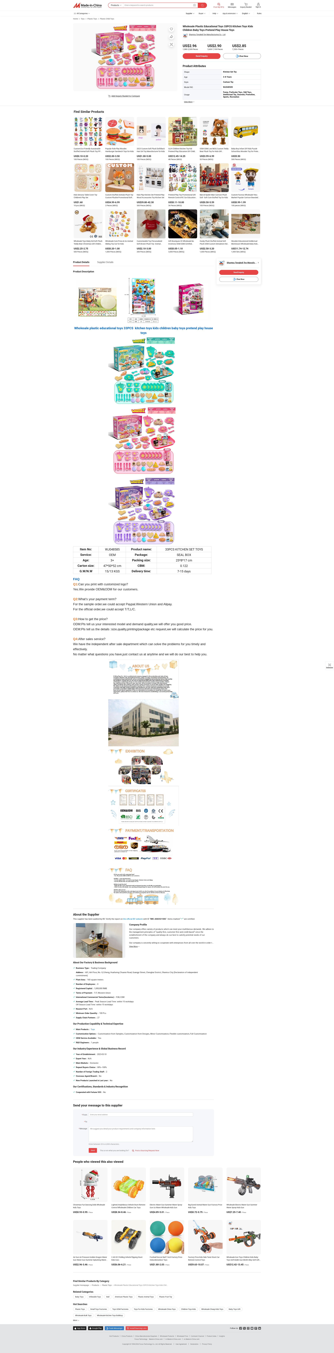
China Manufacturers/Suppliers (146, 1336)
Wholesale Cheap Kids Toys (212, 1309)
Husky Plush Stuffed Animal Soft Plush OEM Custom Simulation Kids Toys (214, 243)
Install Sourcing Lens (138, 1328)
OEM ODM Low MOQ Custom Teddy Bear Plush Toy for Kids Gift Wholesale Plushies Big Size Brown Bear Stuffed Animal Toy (214, 150)
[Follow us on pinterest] (255, 1328)
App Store (79, 1328)
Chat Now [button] (243, 56)
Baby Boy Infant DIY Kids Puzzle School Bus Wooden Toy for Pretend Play (245, 150)
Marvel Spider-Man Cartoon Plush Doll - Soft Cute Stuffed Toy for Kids (214, 196)
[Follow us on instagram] (248, 1328)
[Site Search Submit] (202, 5)
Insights (222, 1336)
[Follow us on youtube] (252, 1328)
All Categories (82, 13)
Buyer (201, 13)
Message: (83, 1128)
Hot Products (114, 1336)
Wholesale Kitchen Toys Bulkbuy (110, 1315)
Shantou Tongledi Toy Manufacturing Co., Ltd (207, 34)
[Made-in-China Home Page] (87, 5)
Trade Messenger (114, 1328)
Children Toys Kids (188, 1309)
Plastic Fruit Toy (165, 1297)
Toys (83, 18)
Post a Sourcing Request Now (145, 1150)
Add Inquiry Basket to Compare (125, 96)
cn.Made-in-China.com (191, 1339)
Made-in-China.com (156, 1339)
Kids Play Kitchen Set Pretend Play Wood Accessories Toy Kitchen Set (150, 196)
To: (86, 1121)
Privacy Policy (207, 1344)
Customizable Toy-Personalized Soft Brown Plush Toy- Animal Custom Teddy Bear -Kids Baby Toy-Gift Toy (151, 243)
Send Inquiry (202, 56)
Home (75, 18)
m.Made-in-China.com (173, 1339)
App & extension (229, 13)
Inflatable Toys (95, 1297)
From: (85, 1114)
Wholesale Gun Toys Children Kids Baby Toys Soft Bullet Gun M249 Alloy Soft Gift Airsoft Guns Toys (242, 1260)
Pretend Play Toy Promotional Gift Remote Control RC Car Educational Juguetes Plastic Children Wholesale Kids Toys (182, 196)
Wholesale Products (167, 1336)
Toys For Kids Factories (143, 1309)
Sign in (258, 7)
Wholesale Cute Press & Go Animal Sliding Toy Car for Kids (119, 242)
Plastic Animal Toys (146, 1297)
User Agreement (181, 1344)
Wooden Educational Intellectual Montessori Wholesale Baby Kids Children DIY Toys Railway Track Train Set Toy (244, 243)
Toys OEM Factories (120, 1309)
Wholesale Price (182, 1336)
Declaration (194, 1344)
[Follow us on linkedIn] (259, 1328)
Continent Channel (197, 1336)
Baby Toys (79, 1297)
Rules (259, 13)
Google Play (95, 1328)
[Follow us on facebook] (240, 1328)
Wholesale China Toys (167, 1309)
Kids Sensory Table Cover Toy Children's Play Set (85, 196)
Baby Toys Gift (234, 1309)
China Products (126, 1336)
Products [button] (115, 5)
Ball (107, 1297)
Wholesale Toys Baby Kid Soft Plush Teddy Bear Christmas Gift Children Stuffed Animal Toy (88, 243)
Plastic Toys (92, 18)
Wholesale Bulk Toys (83, 1315)
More (75, 1320)
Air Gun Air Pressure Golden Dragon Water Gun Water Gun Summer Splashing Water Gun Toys (90, 1260)
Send (93, 1150)
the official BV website (133, 919)
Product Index (211, 1336)
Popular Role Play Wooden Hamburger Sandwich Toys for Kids (119, 150)
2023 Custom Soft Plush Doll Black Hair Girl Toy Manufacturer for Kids (151, 150)
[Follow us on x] (244, 1328)
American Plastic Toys (124, 1297)
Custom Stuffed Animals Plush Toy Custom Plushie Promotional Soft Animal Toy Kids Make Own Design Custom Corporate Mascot (119, 196)
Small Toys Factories (98, 1309)
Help (214, 13)
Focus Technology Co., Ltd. (148, 1344)
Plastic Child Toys (107, 18)
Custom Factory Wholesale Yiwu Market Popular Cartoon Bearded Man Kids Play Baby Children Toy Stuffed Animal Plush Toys (244, 196)
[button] (194, 5)
